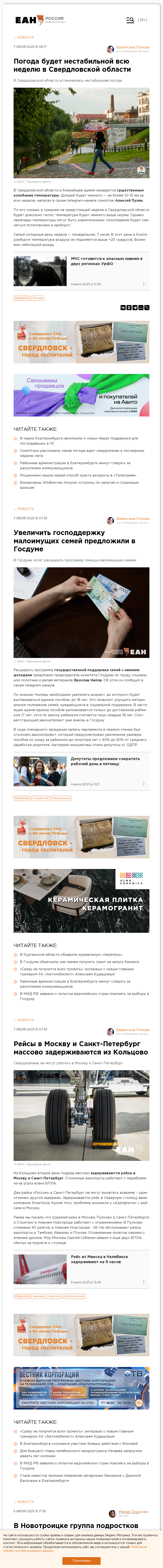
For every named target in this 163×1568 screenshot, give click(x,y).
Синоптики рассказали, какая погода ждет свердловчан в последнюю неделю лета (82, 453)
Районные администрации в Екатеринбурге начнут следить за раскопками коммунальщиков (75, 466)
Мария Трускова (133, 1512)
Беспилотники (74, 1296)
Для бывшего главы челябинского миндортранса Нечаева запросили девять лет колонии (81, 1454)
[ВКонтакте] (123, 307)
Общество (22, 298)
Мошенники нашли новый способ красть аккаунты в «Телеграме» (78, 475)
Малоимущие (61, 798)
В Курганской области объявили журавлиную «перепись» (71, 954)
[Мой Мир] (140, 307)
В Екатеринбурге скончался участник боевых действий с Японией (79, 1443)
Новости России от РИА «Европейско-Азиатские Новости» (30, 20)
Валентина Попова (132, 47)
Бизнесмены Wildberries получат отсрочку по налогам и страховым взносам (79, 485)
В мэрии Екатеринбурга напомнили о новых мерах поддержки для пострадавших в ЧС (79, 441)
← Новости (24, 37)
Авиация (38, 1296)
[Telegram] (135, 307)
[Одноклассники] (129, 307)
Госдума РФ (41, 798)
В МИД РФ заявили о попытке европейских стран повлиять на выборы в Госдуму (84, 996)
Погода (38, 298)
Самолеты (54, 1296)
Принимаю (81, 1560)
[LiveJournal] (146, 307)
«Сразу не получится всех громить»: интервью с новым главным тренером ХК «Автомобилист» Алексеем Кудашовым (76, 972)
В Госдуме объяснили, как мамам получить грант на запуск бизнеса (79, 962)
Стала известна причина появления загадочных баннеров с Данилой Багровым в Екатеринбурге (80, 1478)
